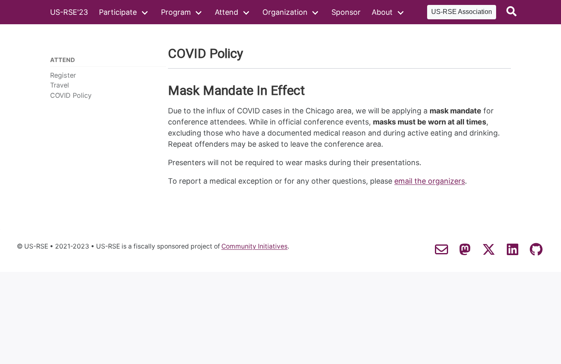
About (382, 12)
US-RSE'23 (69, 12)
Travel (59, 85)
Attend (226, 12)
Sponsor (346, 12)
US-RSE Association (461, 11)
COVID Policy (71, 95)
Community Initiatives (254, 246)
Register (63, 75)
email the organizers (429, 181)
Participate (118, 12)
